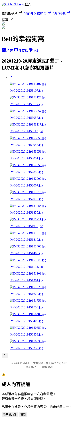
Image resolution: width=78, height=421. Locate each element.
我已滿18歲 (9, 414)
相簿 (10, 51)
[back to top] (5, 355)
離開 (23, 414)
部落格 (23, 51)
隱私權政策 (31, 367)
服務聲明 (47, 367)
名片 (37, 51)
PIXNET (24, 363)
